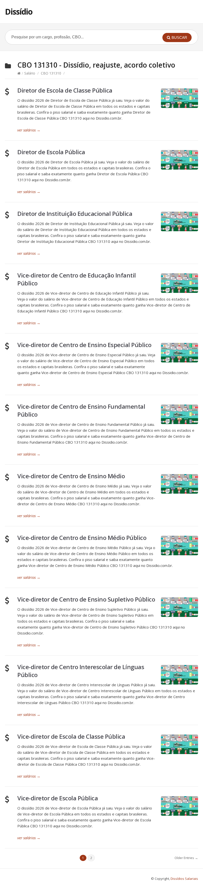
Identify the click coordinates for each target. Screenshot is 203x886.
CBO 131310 (51, 73)
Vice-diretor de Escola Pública (57, 798)
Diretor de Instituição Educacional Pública (74, 213)
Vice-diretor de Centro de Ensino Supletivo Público (86, 599)
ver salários (28, 129)
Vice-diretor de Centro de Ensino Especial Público (84, 345)
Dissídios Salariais (184, 878)
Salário (29, 73)
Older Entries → (186, 858)
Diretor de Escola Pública (51, 152)
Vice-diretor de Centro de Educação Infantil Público (76, 279)
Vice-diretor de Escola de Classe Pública (71, 736)
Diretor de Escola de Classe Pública (64, 90)
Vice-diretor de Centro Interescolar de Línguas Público (80, 671)
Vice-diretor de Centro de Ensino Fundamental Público (81, 410)
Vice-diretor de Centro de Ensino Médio (71, 476)
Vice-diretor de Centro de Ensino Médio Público (81, 537)
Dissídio (18, 11)
